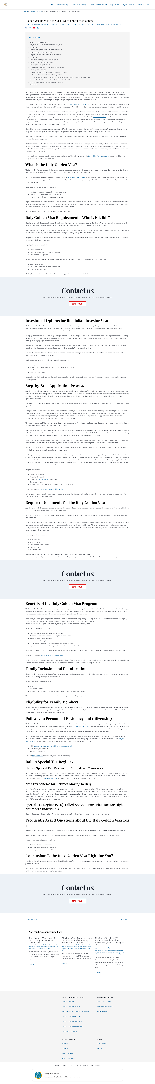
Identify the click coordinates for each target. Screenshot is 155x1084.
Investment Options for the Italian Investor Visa (46, 50)
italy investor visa (115, 24)
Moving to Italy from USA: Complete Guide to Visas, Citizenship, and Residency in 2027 (109, 941)
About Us (65, 1043)
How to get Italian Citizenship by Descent (75, 1011)
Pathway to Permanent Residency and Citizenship (47, 67)
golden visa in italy (79, 24)
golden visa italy (91, 24)
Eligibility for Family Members (40, 65)
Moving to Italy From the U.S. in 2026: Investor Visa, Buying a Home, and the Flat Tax (77, 940)
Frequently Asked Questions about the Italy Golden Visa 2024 (50, 80)
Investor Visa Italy (43, 24)
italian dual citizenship (115, 954)
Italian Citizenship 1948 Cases (72, 1016)
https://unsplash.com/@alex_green (52, 655)
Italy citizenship (37, 756)
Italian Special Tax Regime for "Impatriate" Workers (49, 72)
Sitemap (99, 1048)
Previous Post (31, 920)
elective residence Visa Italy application (105, 950)
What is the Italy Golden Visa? (40, 42)
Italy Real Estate (69, 946)
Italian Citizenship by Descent (72, 1006)
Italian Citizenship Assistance (105, 948)
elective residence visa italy (36, 945)
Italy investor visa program (76, 177)
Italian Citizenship (68, 1001)
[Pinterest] (34, 28)
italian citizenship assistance (102, 954)
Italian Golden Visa (99, 117)
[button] (69, 4)
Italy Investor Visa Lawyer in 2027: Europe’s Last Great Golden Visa (42, 940)
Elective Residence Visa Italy (106, 1006)
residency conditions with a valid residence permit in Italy (53, 746)
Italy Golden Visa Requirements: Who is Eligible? (46, 45)
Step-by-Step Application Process (41, 52)
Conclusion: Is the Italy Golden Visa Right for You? (46, 82)
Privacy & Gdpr (102, 1043)
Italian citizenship (82, 726)
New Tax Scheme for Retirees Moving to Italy (47, 75)
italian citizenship (119, 952)
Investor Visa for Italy (104, 1001)
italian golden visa (36, 948)
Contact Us (65, 1048)
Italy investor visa (43, 479)
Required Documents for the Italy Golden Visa (45, 55)
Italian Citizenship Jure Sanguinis (73, 1026)
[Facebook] (26, 28)
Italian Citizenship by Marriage (72, 1021)
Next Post (125, 920)
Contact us (33, 47)
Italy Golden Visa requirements (98, 156)
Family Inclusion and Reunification (41, 62)
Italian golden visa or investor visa (79, 104)
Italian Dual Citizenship (118, 948)
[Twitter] (30, 28)
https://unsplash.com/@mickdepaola (50, 489)
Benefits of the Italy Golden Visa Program (44, 60)
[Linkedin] (38, 28)
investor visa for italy (46, 946)
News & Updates (67, 1053)
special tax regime (51, 778)
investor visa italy (103, 24)
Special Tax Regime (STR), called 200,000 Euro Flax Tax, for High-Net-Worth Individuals (61, 77)
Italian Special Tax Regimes (39, 70)
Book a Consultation (68, 1058)
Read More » (33, 964)
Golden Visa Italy (31, 24)
